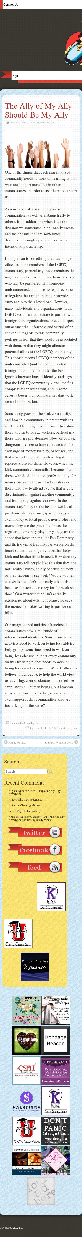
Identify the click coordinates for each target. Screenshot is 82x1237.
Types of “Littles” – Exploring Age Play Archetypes (35, 792)
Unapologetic (31, 723)
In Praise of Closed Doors (59, 742)
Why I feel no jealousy (30, 799)
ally (46, 728)
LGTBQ (53, 728)
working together (68, 728)
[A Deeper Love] (26, 1053)
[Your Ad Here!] (41, 1204)
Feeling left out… (17, 742)
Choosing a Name (30, 805)
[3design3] (55, 1144)
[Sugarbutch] (55, 1023)
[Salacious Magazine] (26, 1114)
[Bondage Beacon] (55, 1053)
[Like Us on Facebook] (35, 858)
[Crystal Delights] (55, 1174)
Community (16, 723)
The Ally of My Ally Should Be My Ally (38, 110)
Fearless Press (17, 1228)
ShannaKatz (26, 122)
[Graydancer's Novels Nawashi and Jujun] (26, 1174)
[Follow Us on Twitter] (35, 840)
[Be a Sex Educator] (55, 1084)
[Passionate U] (26, 1144)
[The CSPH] (26, 1084)
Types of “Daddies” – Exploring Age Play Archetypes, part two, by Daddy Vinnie (37, 818)
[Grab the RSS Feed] (35, 875)
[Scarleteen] (26, 1023)
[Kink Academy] (55, 1114)
